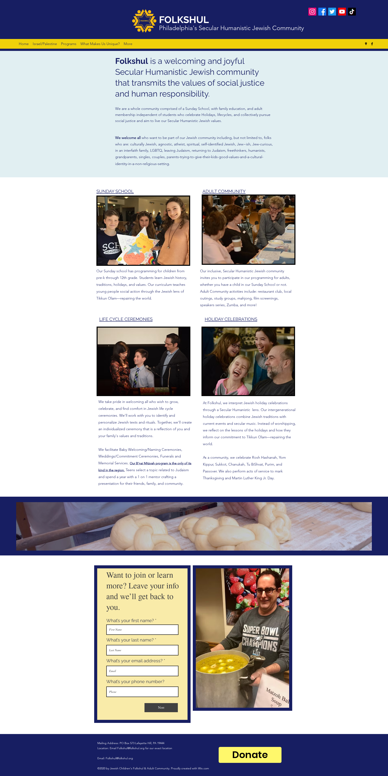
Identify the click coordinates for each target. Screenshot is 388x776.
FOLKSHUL (184, 19)
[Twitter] (332, 12)
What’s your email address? (134, 660)
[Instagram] (312, 12)
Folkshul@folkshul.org (130, 748)
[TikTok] (352, 12)
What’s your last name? (130, 640)
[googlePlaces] (366, 44)
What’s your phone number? (135, 681)
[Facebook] (322, 12)
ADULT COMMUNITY (224, 191)
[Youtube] (342, 12)
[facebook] (372, 44)
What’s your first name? (130, 620)
